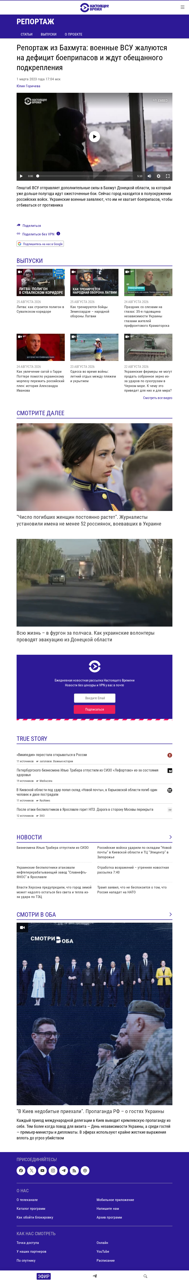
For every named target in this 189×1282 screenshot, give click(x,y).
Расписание (106, 1260)
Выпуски (48, 34)
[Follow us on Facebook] (21, 1170)
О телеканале (27, 1200)
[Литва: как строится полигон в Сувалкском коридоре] (41, 282)
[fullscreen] (167, 176)
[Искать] (145, 1276)
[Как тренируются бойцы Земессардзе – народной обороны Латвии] (94, 282)
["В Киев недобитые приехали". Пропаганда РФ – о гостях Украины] (94, 1014)
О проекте (73, 34)
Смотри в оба (36, 914)
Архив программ (109, 1217)
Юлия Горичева (28, 86)
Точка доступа (28, 1243)
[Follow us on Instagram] (53, 1170)
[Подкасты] (85, 1170)
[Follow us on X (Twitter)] (31, 1170)
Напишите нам (108, 1208)
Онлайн (102, 1243)
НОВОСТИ (29, 837)
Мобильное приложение (115, 1200)
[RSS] (74, 1170)
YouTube (103, 1251)
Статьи (26, 34)
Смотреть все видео (157, 398)
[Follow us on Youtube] (42, 1170)
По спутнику (26, 1260)
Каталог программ (31, 1208)
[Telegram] (95, 1276)
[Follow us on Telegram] (63, 1170)
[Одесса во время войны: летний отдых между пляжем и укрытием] (94, 347)
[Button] (29, 226)
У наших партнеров (31, 1251)
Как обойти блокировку (35, 1217)
